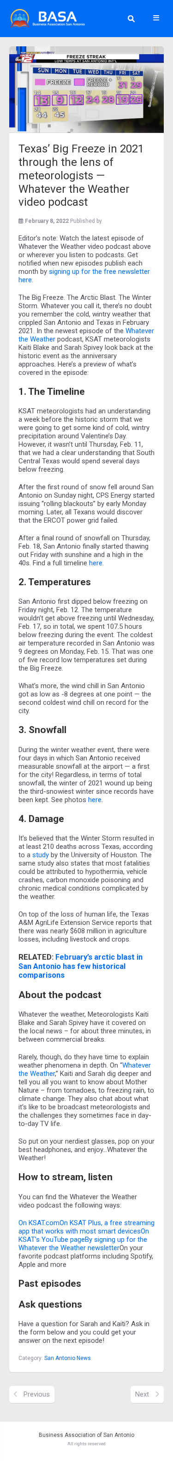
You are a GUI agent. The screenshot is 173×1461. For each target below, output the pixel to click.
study (40, 855)
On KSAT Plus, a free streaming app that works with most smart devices (86, 1227)
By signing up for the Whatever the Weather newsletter (82, 1243)
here (95, 563)
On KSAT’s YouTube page (83, 1235)
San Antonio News (67, 1358)
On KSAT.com (39, 1223)
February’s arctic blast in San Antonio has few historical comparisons (80, 966)
